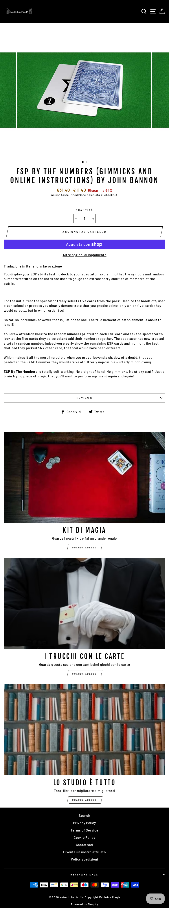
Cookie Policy (84, 837)
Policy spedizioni (84, 859)
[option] (84, 90)
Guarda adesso (84, 547)
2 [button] (87, 162)
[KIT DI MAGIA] (84, 477)
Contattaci (84, 845)
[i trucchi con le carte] (84, 603)
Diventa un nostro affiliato (84, 852)
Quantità (84, 210)
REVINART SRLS (84, 874)
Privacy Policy (84, 823)
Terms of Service (84, 830)
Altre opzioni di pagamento (85, 255)
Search (84, 815)
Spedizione (78, 195)
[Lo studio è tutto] (84, 729)
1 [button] (83, 162)
